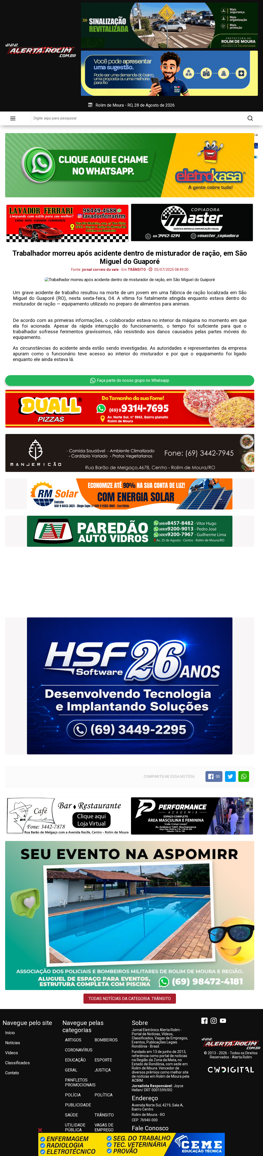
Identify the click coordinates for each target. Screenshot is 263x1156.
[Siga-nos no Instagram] (215, 1021)
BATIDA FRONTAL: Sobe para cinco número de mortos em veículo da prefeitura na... (219, 972)
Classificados (17, 1062)
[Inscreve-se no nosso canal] (224, 1021)
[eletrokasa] (129, 165)
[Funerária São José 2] (67, 223)
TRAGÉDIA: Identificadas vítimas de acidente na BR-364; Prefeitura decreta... (159, 955)
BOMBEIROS (106, 1040)
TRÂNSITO (14, 949)
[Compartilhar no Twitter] (230, 776)
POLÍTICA (103, 1095)
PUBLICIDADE (78, 1105)
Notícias (12, 1042)
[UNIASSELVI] (131, 1144)
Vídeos (11, 1052)
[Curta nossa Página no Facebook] (205, 1021)
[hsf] (129, 531)
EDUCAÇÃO (75, 1060)
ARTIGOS (73, 1040)
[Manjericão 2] (256, 134)
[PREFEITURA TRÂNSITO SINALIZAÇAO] (169, 25)
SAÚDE (71, 1115)
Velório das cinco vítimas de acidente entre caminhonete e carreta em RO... (34, 959)
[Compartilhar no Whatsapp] (243, 776)
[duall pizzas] (129, 409)
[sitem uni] (130, 874)
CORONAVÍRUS (78, 1050)
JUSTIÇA (103, 1070)
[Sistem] (256, 146)
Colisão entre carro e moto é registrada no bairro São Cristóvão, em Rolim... (97, 955)
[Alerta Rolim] (230, 1044)
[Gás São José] (256, 157)
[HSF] (129, 685)
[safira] (129, 494)
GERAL (71, 1070)
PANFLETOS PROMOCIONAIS (80, 1082)
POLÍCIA (73, 1095)
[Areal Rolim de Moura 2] (67, 816)
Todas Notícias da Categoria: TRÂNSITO (130, 998)
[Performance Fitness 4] (192, 816)
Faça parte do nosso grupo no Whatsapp (133, 380)
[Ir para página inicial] (40, 50)
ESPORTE (103, 1060)
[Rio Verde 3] (129, 453)
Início (10, 1032)
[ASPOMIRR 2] (192, 222)
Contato (12, 1072)
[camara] (169, 73)
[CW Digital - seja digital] (231, 1069)
